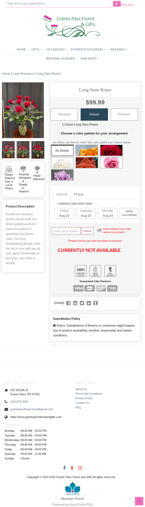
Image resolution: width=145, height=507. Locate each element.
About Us (81, 389)
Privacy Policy (84, 398)
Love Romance (23, 73)
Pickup (78, 194)
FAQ (78, 407)
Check (87, 230)
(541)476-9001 (19, 401)
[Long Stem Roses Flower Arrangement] (8, 149)
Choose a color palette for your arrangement (94, 133)
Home (21, 49)
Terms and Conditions (88, 393)
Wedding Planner (60, 58)
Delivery (62, 194)
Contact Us (82, 402)
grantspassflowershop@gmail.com (31, 409)
